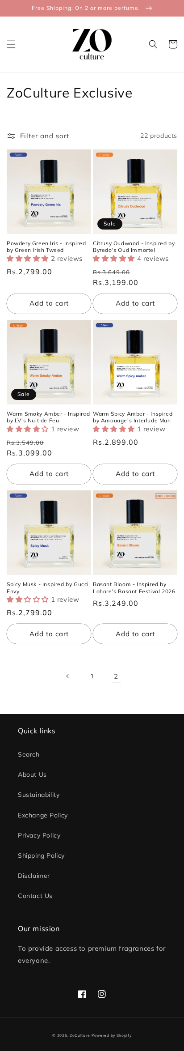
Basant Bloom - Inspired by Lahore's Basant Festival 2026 (134, 588)
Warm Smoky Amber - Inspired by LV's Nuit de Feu (48, 417)
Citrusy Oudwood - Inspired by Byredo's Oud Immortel (134, 247)
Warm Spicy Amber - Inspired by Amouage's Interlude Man (132, 417)
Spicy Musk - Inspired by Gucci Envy (48, 588)
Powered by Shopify (112, 1035)
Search (29, 754)
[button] (11, 44)
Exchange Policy (43, 815)
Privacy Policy (39, 835)
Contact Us (35, 896)
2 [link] (116, 676)
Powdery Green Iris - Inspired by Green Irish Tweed (46, 247)
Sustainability (38, 795)
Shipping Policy (41, 855)
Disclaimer (34, 876)
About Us (32, 774)
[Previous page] (68, 676)
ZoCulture (80, 1035)
